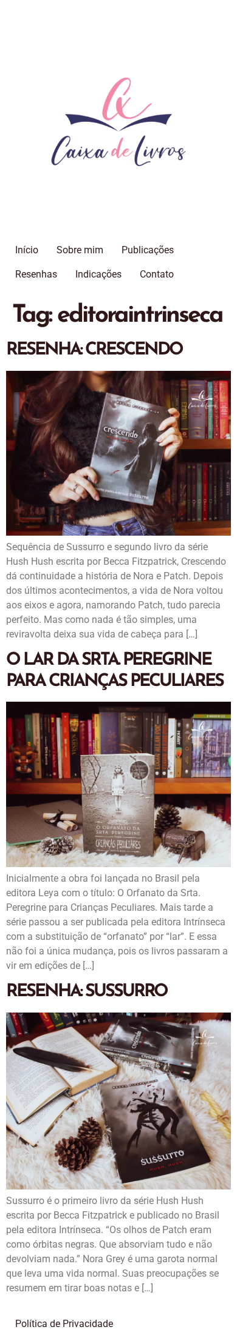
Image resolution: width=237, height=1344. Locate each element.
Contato (157, 274)
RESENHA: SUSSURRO (86, 991)
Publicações (148, 250)
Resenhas (36, 274)
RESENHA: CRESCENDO (94, 350)
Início (26, 250)
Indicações (98, 274)
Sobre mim (80, 250)
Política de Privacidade (64, 1323)
